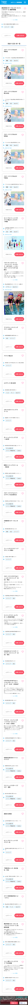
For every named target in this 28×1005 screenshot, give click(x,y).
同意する (14, 1003)
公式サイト (8, 35)
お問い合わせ (20, 35)
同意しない (23, 1003)
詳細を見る (9, 83)
